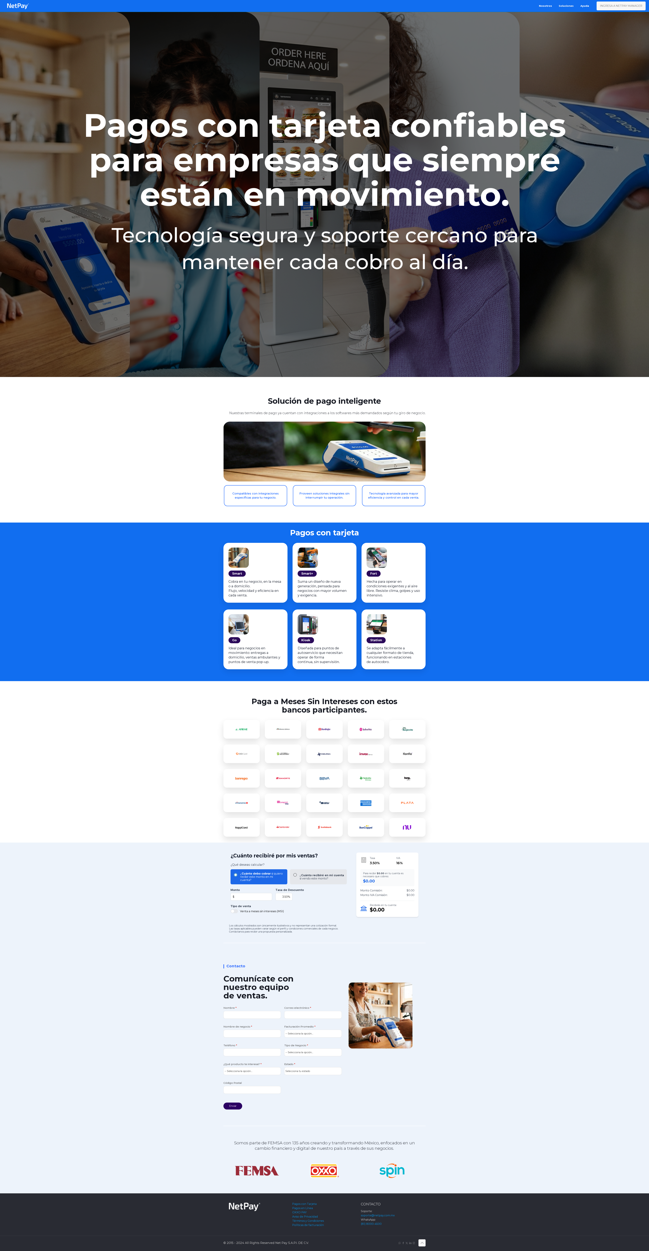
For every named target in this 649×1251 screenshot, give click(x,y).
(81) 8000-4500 (371, 1223)
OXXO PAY (299, 1212)
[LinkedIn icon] (410, 1243)
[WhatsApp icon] (399, 1243)
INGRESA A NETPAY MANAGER (621, 5)
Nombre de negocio (237, 1026)
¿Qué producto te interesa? (242, 1064)
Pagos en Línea (302, 1208)
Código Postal (232, 1082)
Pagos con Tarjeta (304, 1204)
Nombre (230, 1007)
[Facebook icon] (403, 1243)
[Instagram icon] (414, 1243)
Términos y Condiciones (308, 1220)
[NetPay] (18, 6)
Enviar (232, 1105)
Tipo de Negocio (296, 1045)
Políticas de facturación (308, 1225)
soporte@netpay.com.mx (378, 1215)
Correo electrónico (297, 1007)
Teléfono (230, 1045)
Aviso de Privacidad (305, 1216)
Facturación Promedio (300, 1026)
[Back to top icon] (422, 1242)
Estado (289, 1064)
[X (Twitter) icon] (406, 1243)
